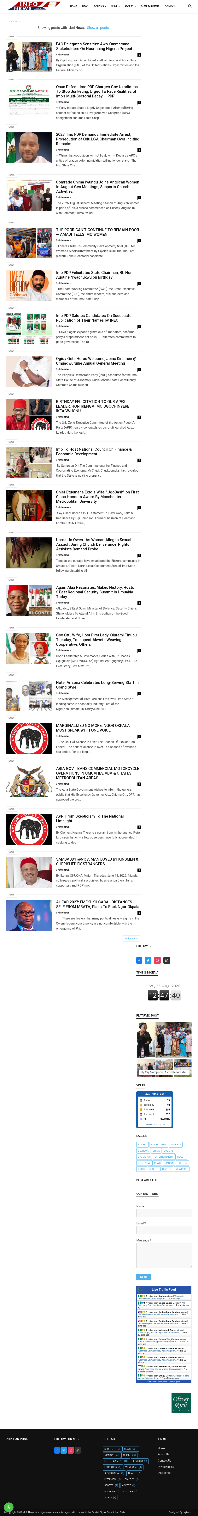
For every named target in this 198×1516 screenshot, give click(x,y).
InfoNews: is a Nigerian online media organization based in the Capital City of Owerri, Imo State (74, 1512)
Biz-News (143, 1150)
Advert (142, 1144)
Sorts (141, 1169)
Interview (144, 1163)
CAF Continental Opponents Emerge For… (158, 1341)
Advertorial (158, 1144)
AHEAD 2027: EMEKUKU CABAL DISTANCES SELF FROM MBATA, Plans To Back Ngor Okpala (97, 904)
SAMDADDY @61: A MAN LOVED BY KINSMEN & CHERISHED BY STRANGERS (97, 861)
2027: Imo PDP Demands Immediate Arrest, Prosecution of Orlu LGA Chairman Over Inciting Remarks (97, 139)
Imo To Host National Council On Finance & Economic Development (94, 451)
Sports (153, 1169)
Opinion (169, 1163)
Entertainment (164, 1156)
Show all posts (98, 28)
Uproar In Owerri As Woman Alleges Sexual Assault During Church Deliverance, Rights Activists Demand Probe (93, 544)
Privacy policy (166, 1466)
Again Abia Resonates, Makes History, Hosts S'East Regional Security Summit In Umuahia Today (95, 592)
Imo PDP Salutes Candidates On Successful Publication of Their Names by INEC (94, 318)
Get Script (152, 1382)
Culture (168, 1150)
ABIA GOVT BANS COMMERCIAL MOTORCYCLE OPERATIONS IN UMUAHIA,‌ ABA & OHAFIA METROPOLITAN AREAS (97, 773)
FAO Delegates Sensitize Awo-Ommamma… (161, 1304)
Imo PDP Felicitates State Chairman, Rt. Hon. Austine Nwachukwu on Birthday (94, 275)
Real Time (162, 1382)
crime (156, 1150)
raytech (187, 1512)
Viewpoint (182, 1169)
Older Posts (131, 938)
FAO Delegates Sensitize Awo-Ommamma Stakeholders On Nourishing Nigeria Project (94, 46)
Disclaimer (164, 1472)
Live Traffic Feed (164, 1289)
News (12, 36)
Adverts (176, 1144)
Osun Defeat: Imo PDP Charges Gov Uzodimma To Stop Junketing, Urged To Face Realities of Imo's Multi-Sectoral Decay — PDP (97, 91)
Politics (182, 1163)
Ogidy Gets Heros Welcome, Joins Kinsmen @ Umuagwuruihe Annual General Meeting (96, 361)
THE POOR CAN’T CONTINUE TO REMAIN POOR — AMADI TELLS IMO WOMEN (97, 232)
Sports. (167, 1169)
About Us (163, 1454)
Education (144, 1156)
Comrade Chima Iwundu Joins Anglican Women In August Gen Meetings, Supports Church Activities (97, 187)
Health (181, 1156)
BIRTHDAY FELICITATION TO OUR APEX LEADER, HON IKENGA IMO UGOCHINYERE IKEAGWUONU (92, 406)
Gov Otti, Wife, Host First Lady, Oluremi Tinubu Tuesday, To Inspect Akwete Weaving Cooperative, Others (96, 640)
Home (9, 21)
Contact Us (164, 1460)
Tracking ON (159, 1124)
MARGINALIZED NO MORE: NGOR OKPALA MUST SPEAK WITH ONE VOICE (93, 728)
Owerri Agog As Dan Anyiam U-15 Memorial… (159, 1332)
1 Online (148, 1124)
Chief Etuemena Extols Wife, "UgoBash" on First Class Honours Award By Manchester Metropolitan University (97, 497)
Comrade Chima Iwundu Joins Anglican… (161, 1297)
